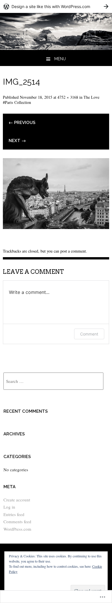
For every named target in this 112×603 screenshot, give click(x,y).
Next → (17, 140)
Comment (89, 333)
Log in (9, 507)
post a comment (73, 251)
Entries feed (13, 514)
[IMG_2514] (56, 227)
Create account (16, 500)
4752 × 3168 (67, 97)
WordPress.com (17, 529)
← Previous (22, 122)
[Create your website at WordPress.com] (56, 6)
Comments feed (17, 521)
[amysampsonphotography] (56, 48)
